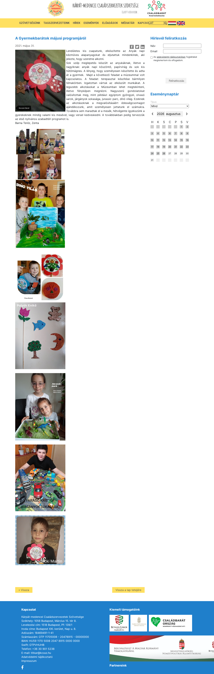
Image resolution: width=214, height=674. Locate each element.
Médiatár (127, 23)
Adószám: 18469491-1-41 (37, 632)
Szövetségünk (29, 23)
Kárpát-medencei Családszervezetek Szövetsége (52, 616)
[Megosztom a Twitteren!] (137, 47)
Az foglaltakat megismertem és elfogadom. (175, 59)
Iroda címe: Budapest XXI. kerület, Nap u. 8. (48, 628)
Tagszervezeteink (56, 23)
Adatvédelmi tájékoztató (37, 656)
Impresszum (29, 660)
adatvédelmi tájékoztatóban (171, 57)
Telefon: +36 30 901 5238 (38, 648)
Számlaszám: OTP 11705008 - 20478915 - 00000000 (55, 636)
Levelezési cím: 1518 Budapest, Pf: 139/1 (46, 624)
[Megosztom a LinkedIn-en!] (142, 47)
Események (91, 23)
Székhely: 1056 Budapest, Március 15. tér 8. (48, 620)
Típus (153, 101)
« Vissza (24, 590)
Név (152, 46)
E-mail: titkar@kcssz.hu (36, 652)
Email (153, 51)
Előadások (110, 23)
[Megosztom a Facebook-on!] (132, 47)
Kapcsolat (146, 23)
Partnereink (118, 665)
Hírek (76, 23)
